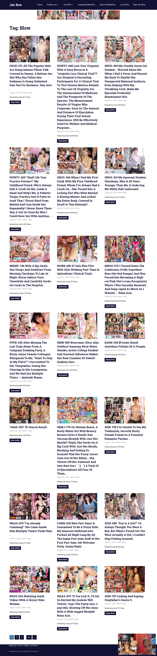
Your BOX (67, 5)
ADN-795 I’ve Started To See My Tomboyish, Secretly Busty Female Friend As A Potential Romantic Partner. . (125, 433)
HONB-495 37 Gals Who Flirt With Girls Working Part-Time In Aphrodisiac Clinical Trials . (78, 269)
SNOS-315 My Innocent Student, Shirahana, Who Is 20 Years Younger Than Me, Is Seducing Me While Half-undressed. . (126, 183)
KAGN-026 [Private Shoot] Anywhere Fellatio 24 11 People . (126, 344)
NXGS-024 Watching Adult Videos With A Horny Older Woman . (27, 600)
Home (39, 5)
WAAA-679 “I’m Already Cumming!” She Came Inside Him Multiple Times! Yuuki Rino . (31, 529)
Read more (15, 102)
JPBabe (26, 646)
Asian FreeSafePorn (108, 5)
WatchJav (12, 646)
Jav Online (124, 5)
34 (29, 637)
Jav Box (16, 5)
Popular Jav (52, 5)
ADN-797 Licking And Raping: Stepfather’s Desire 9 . (124, 598)
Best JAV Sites (139, 5)
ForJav (19, 646)
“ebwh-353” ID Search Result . (29, 427)
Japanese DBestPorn (86, 5)
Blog (30, 93)
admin (25, 93)
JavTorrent (34, 646)
